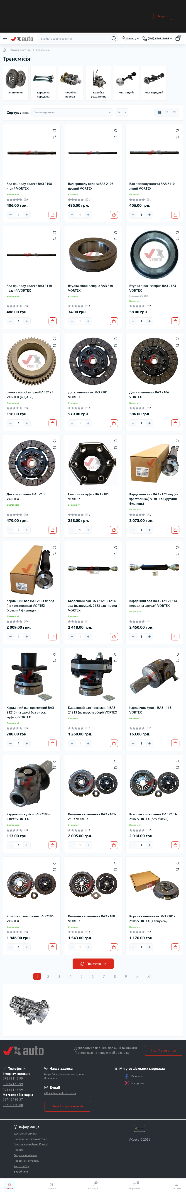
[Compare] (54, 137)
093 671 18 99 (13, 1090)
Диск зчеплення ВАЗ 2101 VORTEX (88, 394)
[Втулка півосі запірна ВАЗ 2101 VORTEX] (93, 255)
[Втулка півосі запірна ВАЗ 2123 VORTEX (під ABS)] (32, 361)
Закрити (162, 16)
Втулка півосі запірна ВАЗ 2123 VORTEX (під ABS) (30, 394)
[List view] (167, 112)
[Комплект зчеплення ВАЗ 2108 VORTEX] (93, 885)
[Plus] (26, 214)
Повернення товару (26, 1160)
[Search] (114, 38)
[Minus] (10, 214)
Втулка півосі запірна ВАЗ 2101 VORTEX (91, 288)
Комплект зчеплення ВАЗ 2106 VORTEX (30, 918)
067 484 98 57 (13, 1099)
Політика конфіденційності (31, 1144)
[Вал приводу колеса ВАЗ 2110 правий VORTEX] (32, 255)
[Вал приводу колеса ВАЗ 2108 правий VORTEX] (93, 153)
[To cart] (53, 215)
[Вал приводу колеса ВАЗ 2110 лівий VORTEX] (154, 153)
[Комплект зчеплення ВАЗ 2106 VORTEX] (32, 885)
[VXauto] (31, 1050)
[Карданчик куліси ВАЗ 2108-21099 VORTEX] (32, 784)
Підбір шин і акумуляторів (30, 1138)
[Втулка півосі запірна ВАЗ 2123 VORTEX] (154, 255)
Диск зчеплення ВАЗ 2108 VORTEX (26, 496)
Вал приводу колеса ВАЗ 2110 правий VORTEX (29, 288)
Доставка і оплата (25, 1133)
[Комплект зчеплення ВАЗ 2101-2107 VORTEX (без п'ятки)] (154, 784)
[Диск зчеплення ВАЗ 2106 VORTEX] (154, 361)
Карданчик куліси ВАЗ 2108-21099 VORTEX (28, 816)
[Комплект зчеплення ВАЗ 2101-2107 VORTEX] (93, 784)
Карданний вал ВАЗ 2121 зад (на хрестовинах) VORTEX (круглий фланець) (153, 498)
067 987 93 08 (13, 1105)
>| (148, 976)
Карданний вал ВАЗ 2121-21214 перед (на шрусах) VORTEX (153, 603)
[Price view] (174, 112)
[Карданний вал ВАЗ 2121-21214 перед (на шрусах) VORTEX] (154, 570)
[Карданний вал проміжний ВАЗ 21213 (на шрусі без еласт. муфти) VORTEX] (32, 677)
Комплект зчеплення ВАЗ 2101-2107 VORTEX (92, 816)
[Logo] (22, 38)
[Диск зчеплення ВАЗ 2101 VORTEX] (93, 361)
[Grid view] (159, 112)
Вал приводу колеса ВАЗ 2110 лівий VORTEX (152, 186)
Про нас (19, 1149)
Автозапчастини (20, 49)
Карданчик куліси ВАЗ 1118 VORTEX (150, 710)
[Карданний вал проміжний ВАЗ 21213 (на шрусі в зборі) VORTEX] (93, 677)
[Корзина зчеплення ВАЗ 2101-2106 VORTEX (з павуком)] (154, 885)
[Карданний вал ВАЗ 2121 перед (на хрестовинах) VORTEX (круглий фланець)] (32, 570)
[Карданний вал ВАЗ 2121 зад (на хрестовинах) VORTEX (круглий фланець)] (154, 463)
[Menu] (5, 38)
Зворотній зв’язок (25, 1155)
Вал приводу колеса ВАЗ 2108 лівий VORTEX (29, 186)
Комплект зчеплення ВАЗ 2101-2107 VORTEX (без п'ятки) (153, 816)
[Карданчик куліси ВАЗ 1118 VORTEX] (154, 677)
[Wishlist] (54, 130)
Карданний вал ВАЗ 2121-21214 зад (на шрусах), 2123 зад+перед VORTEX (92, 605)
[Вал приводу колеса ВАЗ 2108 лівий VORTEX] (32, 153)
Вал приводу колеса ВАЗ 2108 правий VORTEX (90, 186)
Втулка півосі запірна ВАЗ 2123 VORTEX (152, 288)
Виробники (21, 1171)
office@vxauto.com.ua (60, 1093)
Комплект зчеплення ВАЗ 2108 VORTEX (91, 918)
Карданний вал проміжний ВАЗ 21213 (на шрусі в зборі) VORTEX (92, 710)
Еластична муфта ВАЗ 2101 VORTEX (88, 496)
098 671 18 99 (13, 1078)
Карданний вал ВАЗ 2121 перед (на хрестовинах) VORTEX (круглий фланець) (30, 605)
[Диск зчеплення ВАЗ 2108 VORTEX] (32, 463)
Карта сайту (21, 1166)
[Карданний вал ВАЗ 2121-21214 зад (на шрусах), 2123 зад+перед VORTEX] (93, 570)
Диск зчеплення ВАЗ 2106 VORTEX (149, 394)
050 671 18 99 (13, 1084)
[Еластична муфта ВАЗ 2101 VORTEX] (93, 463)
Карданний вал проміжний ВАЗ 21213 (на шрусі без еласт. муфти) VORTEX (30, 712)
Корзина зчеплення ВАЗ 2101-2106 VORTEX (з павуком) (152, 918)
